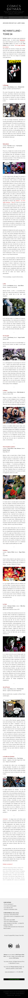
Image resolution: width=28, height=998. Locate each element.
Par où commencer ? (8, 904)
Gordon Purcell (15, 871)
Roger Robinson (18, 876)
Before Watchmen (14, 921)
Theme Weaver (20, 993)
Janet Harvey (6, 872)
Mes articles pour (9, 919)
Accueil (6, 935)
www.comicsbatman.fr (9, 972)
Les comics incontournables (10, 905)
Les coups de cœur (8, 907)
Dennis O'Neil (9, 871)
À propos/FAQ (11, 935)
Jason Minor (11, 872)
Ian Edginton (22, 871)
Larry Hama (17, 872)
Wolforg (18, 995)
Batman (15, 867)
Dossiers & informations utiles (10, 909)
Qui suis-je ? (7, 914)
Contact (17, 935)
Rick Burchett (12, 876)
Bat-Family (10, 867)
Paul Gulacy (5, 876)
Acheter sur (7, 864)
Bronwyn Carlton (15, 869)
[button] (14, 979)
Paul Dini (22, 874)
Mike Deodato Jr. (9, 874)
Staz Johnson (11, 878)
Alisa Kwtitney (8, 869)
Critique (19, 867)
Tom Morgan (17, 878)
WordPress (21, 991)
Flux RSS (21, 935)
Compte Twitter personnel (9, 926)
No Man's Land (16, 874)
